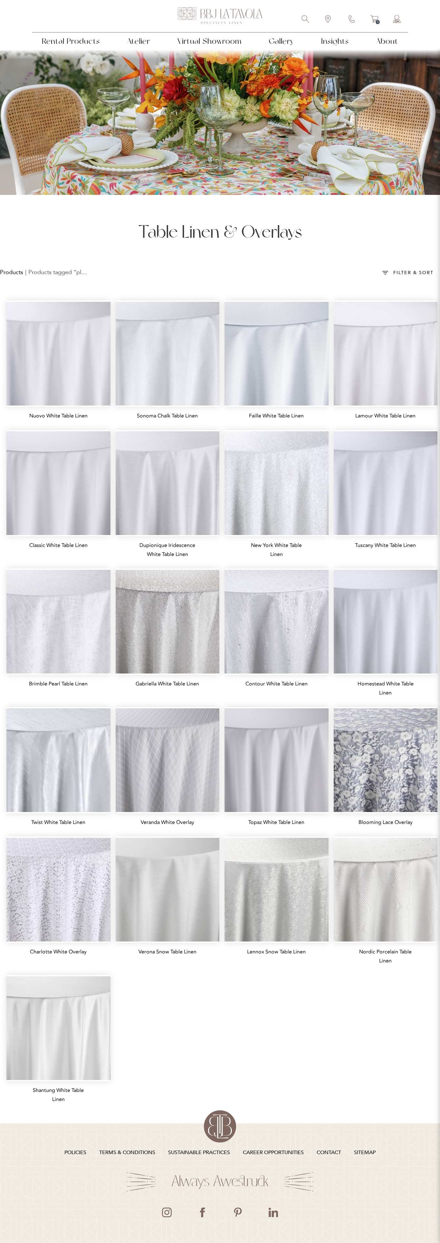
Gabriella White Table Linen (167, 683)
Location (328, 19)
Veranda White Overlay (167, 822)
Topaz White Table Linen (276, 822)
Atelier (138, 41)
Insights (335, 41)
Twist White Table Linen (58, 822)
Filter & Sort (413, 273)
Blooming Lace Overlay (386, 822)
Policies (75, 1152)
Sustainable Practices (199, 1152)
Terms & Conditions (127, 1152)
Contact (352, 19)
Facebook (202, 1212)
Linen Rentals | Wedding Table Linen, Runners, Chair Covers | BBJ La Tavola (220, 16)
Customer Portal (397, 19)
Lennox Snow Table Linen (276, 951)
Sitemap (365, 1152)
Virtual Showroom (209, 41)
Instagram (167, 1212)
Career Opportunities (273, 1152)
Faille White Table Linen (276, 415)
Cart (374, 20)
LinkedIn (273, 1212)
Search (305, 19)
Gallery (281, 41)
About (387, 41)
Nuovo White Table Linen (58, 415)
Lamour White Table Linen (385, 415)
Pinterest (238, 1212)
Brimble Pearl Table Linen (58, 683)
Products (11, 272)
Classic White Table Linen (58, 545)
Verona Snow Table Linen (167, 951)
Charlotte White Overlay (58, 951)
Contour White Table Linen (276, 683)
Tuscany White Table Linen (385, 545)
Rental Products (71, 41)
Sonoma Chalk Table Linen (167, 415)
